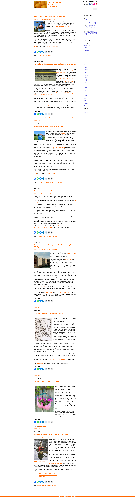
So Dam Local (86, 48)
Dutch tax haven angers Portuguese (47, 191)
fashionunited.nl (41, 416)
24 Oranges (55, 2)
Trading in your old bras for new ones (47, 381)
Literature (43, 315)
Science (85, 97)
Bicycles (85, 64)
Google (47, 118)
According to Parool (71, 253)
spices (49, 304)
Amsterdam (39, 304)
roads (55, 182)
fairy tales (43, 485)
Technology (86, 103)
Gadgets (85, 77)
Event (85, 70)
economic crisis (49, 182)
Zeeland (49, 55)
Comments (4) (37, 185)
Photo (35, 46)
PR (37, 55)
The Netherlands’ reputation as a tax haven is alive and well (55, 64)
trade (45, 55)
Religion (85, 95)
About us (84, 1)
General (40, 66)
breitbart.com (40, 363)
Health (85, 82)
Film (84, 74)
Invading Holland (87, 45)
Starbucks (51, 118)
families (45, 304)
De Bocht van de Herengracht (64, 292)
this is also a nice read (53, 105)
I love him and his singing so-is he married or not (90, 23)
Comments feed (87, 114)
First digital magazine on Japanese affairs (49, 313)
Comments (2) (37, 120)
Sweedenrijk (68, 259)
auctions (39, 485)
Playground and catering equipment (48, 473)
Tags (96, 1)
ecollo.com (57, 416)
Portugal (49, 236)
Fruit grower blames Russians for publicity (49, 16)
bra (37, 426)
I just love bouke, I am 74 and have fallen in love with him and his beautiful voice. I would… (90, 26)
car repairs (39, 182)
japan (38, 372)
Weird (85, 105)
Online (85, 92)
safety (58, 182)
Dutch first (86, 69)
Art (84, 59)
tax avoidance (58, 118)
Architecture (86, 57)
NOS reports (63, 133)
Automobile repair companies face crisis (48, 126)
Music (85, 88)
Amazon (39, 118)
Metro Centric (86, 47)
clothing (41, 426)
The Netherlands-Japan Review (57, 359)
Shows (85, 98)
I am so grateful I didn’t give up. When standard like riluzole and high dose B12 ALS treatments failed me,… (90, 20)
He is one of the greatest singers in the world (90, 29)
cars (44, 182)
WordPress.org (87, 115)
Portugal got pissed (68, 81)
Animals (85, 56)
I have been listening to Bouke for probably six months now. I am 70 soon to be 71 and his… (90, 33)
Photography (86, 93)
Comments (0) (37, 58)
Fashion (85, 72)
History (45, 249)
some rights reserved (52, 46)
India (45, 236)
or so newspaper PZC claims (63, 26)
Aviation (85, 62)
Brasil (38, 236)
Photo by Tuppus (37, 461)
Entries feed (86, 112)
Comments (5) (37, 375)
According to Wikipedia (39, 286)
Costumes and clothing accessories (48, 475)
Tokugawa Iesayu (57, 323)
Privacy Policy (73, 496)
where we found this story (58, 147)
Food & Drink (41, 19)
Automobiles (40, 129)
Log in (85, 110)
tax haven (64, 118)
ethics (42, 118)
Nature (85, 90)
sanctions (41, 55)
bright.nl (49, 416)
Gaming (85, 79)
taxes (69, 118)
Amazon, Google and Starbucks (66, 78)
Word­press (66, 496)
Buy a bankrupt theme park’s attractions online (51, 434)
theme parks (50, 485)
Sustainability (86, 101)
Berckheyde (49, 292)
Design (85, 67)
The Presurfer (86, 50)
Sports (85, 100)
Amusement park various (45, 476)
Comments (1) (37, 238)
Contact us (91, 1)
